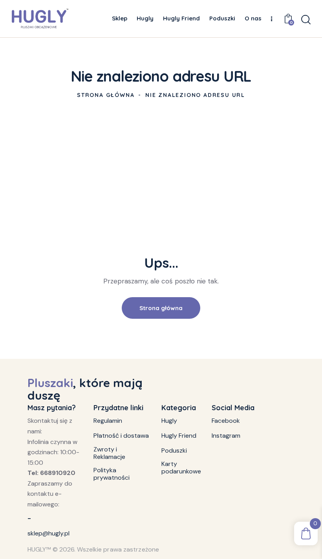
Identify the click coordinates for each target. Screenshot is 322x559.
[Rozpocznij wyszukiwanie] (305, 20)
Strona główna (105, 95)
